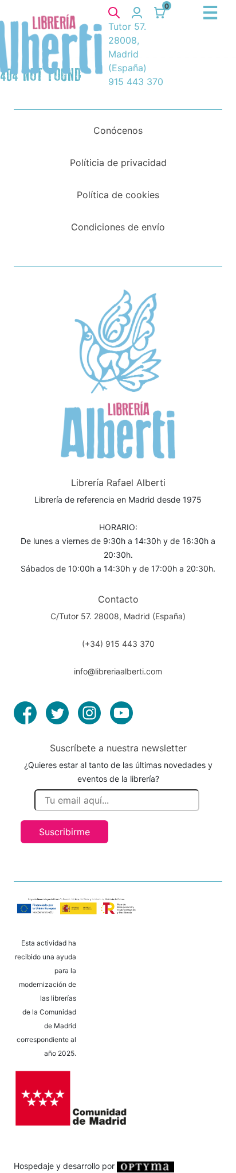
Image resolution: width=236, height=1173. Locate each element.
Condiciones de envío (118, 227)
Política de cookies (118, 194)
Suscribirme (64, 832)
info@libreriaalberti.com (118, 671)
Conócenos (118, 130)
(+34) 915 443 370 (118, 644)
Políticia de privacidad (118, 162)
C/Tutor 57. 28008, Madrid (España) (118, 616)
